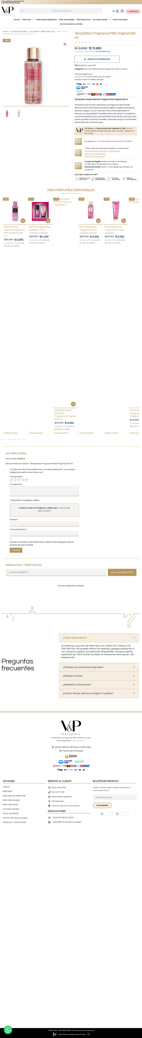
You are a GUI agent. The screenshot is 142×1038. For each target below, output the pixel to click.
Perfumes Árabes (66, 20)
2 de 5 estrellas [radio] (15, 479)
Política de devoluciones (71, 24)
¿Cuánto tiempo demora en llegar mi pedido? (88, 693)
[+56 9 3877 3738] (5, 2)
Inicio (5, 31)
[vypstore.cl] (16, 2)
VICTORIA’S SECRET (100, 20)
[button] (65, 44)
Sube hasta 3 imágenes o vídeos (25, 500)
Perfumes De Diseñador (46, 20)
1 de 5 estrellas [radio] (11, 479)
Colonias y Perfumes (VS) (41, 31)
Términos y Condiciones (95, 154)
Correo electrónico (18, 529)
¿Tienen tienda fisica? (75, 637)
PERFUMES (26, 20)
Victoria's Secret (19, 31)
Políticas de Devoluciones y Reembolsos (102, 151)
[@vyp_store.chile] (11, 2)
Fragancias (109, 69)
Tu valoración (16, 484)
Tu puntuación (16, 477)
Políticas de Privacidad (94, 157)
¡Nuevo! (17, 20)
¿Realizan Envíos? (73, 676)
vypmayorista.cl (78, 741)
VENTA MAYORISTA (120, 20)
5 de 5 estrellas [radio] (26, 479)
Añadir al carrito (11, 433)
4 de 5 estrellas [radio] (22, 479)
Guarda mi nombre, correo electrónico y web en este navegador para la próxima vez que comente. (42, 543)
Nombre (14, 520)
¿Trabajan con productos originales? (83, 667)
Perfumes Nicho (83, 20)
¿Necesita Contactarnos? (77, 684)
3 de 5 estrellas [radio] (19, 479)
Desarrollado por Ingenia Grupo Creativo (72, 1034)
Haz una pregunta (122, 572)
